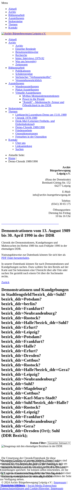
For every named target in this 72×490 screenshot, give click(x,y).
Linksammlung (23, 146)
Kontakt (12, 27)
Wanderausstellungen (27, 86)
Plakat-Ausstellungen (27, 89)
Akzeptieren (6, 485)
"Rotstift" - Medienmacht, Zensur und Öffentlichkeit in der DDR (43, 104)
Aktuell (12, 8)
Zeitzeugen (21, 64)
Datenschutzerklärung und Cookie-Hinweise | (25, 488)
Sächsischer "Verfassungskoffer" (33, 77)
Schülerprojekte (24, 73)
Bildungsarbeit (16, 15)
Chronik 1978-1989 (26, 117)
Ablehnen (19, 485)
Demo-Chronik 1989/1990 (30, 127)
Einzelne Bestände (25, 48)
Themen (12, 24)
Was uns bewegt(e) (25, 61)
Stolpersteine (15, 21)
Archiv (12, 11)
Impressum (57, 488)
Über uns (20, 142)
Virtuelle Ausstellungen (28, 92)
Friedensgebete (23, 130)
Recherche (21, 55)
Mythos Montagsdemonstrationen (40, 95)
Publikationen (23, 70)
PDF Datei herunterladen (15, 257)
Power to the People (33, 99)
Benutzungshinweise (26, 52)
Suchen (19, 149)
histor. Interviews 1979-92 (29, 58)
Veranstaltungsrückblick (28, 80)
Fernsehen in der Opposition (31, 136)
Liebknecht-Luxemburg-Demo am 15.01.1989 (41, 114)
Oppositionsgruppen (26, 133)
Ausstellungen (16, 18)
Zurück (5, 282)
